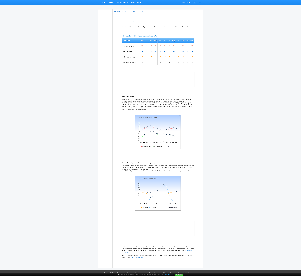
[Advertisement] (105, 33)
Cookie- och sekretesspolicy (172, 273)
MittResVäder (107, 2)
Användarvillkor (186, 273)
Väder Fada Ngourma (137, 257)
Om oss (195, 273)
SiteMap (137, 273)
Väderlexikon (129, 273)
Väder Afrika (117, 11)
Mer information (169, 274)
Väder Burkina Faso (126, 11)
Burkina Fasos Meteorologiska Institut (152, 273)
